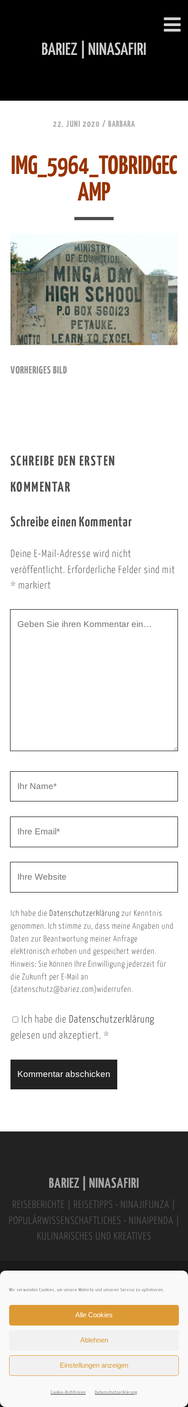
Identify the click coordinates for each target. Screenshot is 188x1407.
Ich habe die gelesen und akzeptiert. (82, 1028)
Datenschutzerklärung (116, 1393)
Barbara (121, 124)
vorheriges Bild (38, 371)
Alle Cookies (94, 1315)
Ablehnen (94, 1340)
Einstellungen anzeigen (94, 1365)
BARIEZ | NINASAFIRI (94, 1184)
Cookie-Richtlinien (68, 1393)
